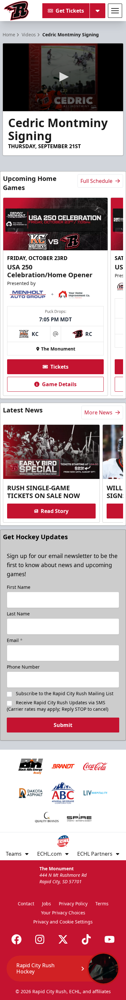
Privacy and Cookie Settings (63, 922)
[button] (63, 77)
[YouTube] (109, 939)
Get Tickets (70, 10)
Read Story (54, 511)
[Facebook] (16, 939)
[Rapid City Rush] (16, 10)
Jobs (46, 903)
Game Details (59, 384)
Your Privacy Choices (63, 913)
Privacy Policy (73, 903)
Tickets (59, 366)
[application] (63, 77)
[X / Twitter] (63, 939)
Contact (26, 903)
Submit (63, 725)
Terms (102, 903)
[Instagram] (40, 939)
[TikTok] (86, 939)
